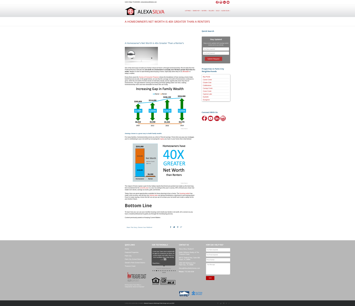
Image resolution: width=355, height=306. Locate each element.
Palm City (128, 256)
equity (162, 139)
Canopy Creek (207, 88)
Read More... (156, 263)
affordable (185, 71)
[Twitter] (174, 227)
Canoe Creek (207, 79)
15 (164, 272)
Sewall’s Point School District (135, 263)
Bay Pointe (206, 77)
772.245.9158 (136, 2)
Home (127, 249)
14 (163, 272)
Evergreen (206, 100)
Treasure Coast (130, 266)
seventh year (144, 188)
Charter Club (207, 82)
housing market (185, 193)
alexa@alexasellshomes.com (149, 2)
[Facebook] (170, 227)
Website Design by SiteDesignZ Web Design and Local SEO (159, 303)
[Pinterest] (178, 227)
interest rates (153, 195)
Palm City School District (133, 259)
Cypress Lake (207, 94)
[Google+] (181, 227)
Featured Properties (131, 252)
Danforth (206, 97)
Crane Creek (207, 91)
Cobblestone (207, 85)
